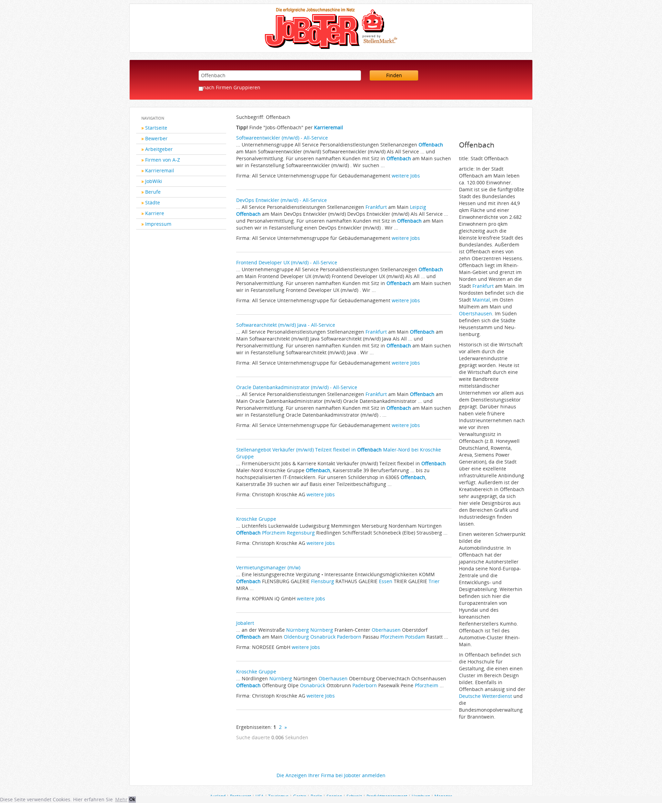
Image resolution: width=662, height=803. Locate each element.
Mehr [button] (121, 799)
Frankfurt (376, 207)
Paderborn (349, 636)
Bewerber (156, 138)
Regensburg (301, 532)
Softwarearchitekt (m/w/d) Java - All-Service (285, 325)
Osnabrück (322, 636)
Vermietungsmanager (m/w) (268, 567)
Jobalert (245, 623)
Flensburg (322, 581)
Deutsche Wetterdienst (486, 696)
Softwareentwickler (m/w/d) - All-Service (282, 137)
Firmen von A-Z (162, 159)
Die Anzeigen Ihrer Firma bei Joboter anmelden (331, 775)
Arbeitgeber (159, 149)
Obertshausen (475, 313)
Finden (394, 75)
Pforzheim (273, 532)
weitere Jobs (406, 175)
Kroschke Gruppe (256, 519)
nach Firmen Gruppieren (231, 87)
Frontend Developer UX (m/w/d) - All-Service (286, 262)
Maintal (481, 299)
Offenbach (431, 144)
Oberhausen (386, 630)
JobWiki (153, 181)
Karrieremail (159, 170)
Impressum (158, 224)
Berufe (153, 192)
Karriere (154, 213)
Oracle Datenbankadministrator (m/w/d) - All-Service (296, 387)
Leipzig (418, 207)
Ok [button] (132, 799)
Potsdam (415, 636)
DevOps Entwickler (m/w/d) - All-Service (281, 200)
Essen (385, 581)
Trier (434, 581)
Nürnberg (297, 630)
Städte (152, 202)
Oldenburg (296, 636)
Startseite (156, 127)
